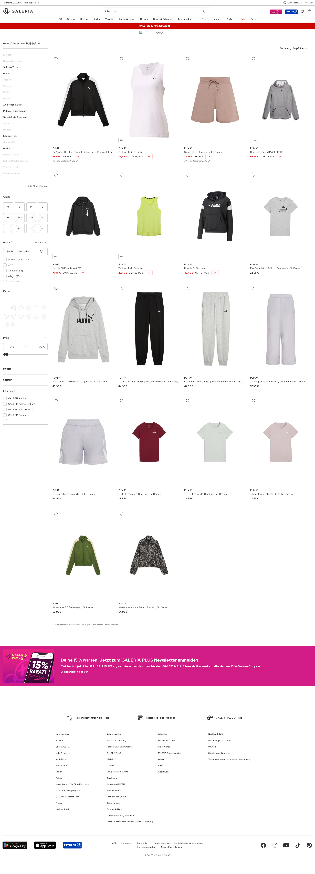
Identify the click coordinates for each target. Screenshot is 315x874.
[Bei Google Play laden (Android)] (14, 845)
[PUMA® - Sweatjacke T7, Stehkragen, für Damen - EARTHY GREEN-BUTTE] (83, 555)
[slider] (4, 354)
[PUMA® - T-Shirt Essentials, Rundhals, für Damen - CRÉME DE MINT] (149, 441)
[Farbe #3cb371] (28, 299)
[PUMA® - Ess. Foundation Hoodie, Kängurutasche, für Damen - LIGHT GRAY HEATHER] (83, 329)
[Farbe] (21, 316)
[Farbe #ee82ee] (44, 307)
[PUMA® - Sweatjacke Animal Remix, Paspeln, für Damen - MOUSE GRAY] (149, 555)
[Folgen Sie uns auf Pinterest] (309, 845)
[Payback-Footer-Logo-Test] (72, 845)
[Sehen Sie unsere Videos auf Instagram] (275, 845)
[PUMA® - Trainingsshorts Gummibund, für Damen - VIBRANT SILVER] (83, 441)
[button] (22, 2)
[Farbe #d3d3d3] (13, 299)
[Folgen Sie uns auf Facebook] (263, 845)
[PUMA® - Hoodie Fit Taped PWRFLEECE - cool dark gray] (281, 100)
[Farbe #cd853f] (21, 307)
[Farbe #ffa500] (6, 316)
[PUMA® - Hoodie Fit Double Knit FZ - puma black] (83, 216)
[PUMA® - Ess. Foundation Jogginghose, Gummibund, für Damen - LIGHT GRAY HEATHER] (215, 329)
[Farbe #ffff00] (13, 316)
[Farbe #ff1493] (44, 299)
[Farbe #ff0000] (6, 307)
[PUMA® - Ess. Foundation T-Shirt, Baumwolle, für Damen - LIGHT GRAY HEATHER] (281, 216)
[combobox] (294, 48)
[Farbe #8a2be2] (36, 299)
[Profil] (302, 11)
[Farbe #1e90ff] (36, 307)
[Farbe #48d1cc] (28, 307)
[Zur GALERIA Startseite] (18, 12)
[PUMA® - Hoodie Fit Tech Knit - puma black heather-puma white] (215, 216)
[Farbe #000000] (6, 299)
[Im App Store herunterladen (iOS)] (45, 845)
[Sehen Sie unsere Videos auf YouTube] (286, 845)
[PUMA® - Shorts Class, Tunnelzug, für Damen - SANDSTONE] (215, 100)
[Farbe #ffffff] (13, 307)
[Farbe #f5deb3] (21, 299)
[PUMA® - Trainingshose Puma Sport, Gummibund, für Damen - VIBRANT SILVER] (281, 329)
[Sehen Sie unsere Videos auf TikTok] (297, 845)
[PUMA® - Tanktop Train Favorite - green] (149, 100)
